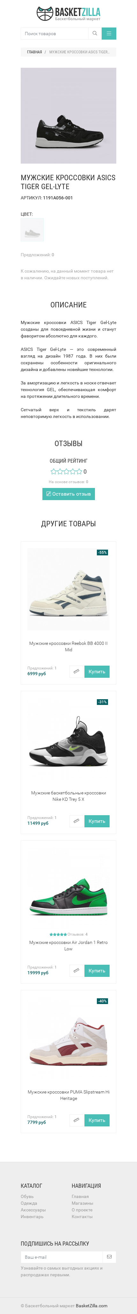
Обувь (27, 1196)
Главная (80, 1196)
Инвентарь (32, 1216)
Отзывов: (78, 934)
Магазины (82, 1203)
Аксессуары (33, 1209)
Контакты (82, 1216)
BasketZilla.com (91, 1305)
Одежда (29, 1203)
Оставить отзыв (71, 494)
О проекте (82, 1209)
